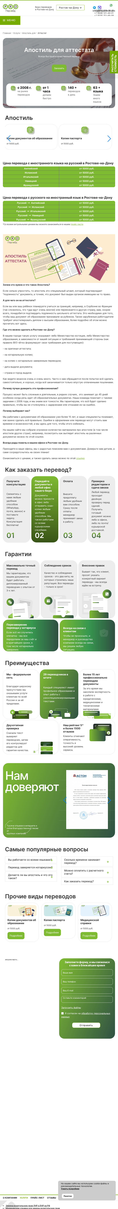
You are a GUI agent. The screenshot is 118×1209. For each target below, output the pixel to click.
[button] (109, 138)
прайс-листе (77, 224)
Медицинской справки (89, 922)
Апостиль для (29, 33)
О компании (10, 1197)
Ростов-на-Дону (69, 7)
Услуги (16, 33)
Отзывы (51, 1197)
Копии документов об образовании (23, 138)
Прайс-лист (37, 1197)
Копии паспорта (65, 138)
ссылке (80, 458)
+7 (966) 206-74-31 (104, 10)
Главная (7, 33)
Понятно (68, 1196)
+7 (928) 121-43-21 (104, 13)
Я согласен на (85, 1015)
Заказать (59, 68)
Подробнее (16, 935)
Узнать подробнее (70, 1188)
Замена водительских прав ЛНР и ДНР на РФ (28, 1205)
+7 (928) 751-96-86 (104, 15)
